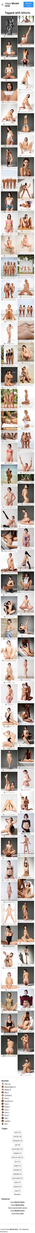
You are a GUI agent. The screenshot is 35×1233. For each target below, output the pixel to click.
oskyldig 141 (17, 1174)
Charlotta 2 (8, 1095)
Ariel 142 (7, 1084)
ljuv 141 (17, 1161)
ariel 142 (17, 1132)
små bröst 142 (17, 1141)
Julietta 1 (7, 1121)
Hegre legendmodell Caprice (17, 1208)
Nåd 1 (6, 1118)
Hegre (12, 4)
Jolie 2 (6, 1098)
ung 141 (17, 1191)
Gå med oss (28, 4)
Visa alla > (17, 1194)
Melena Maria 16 (10, 1087)
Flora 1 (6, 1115)
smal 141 (17, 1182)
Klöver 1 (7, 1107)
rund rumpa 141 (17, 1178)
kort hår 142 (17, 1136)
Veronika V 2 (8, 1101)
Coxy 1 (6, 1109)
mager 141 (17, 1166)
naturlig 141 (17, 1170)
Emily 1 (6, 1112)
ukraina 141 (17, 1186)
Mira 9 (6, 1092)
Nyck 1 (6, 1104)
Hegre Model (17, 1213)
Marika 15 (7, 1090)
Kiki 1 (6, 1124)
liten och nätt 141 (17, 1157)
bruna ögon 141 (17, 1149)
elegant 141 (17, 1153)
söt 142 (17, 1145)
